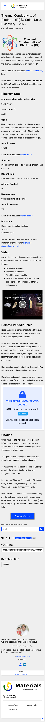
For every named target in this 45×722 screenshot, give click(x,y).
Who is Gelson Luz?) (23, 656)
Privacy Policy (32, 705)
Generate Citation (22, 516)
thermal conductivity (34, 71)
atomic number (26, 216)
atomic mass (26, 155)
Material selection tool (22, 674)
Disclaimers (12, 709)
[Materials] (19, 7)
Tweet (23, 414)
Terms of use (13, 705)
